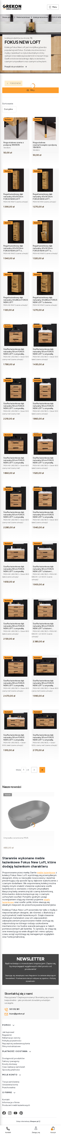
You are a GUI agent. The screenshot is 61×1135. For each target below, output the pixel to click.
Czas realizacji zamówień (13, 1067)
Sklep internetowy (27, 1121)
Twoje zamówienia (10, 1082)
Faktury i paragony (10, 1061)
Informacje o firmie (10, 1102)
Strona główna (7, 17)
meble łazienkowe (46, 872)
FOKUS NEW (15, 83)
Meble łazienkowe (23, 17)
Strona (18, 770)
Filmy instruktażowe (11, 1046)
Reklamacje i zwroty (11, 1038)
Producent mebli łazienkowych (16, 1105)
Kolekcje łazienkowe (40, 17)
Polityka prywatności (11, 1040)
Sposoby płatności (11, 1070)
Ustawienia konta (10, 1084)
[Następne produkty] (34, 770)
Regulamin (7, 1035)
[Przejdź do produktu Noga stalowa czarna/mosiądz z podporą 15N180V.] (45, 128)
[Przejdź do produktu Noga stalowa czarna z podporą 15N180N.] (16, 128)
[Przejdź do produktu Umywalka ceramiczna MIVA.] (28, 814)
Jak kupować (8, 1032)
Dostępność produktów (13, 1058)
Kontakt (6, 1099)
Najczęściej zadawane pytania (16, 1043)
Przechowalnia (8, 1087)
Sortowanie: (7, 103)
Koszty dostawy (9, 1064)
